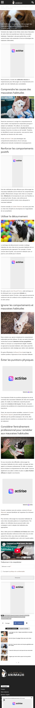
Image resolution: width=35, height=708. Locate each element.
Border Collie (10, 138)
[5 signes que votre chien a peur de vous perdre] (4, 658)
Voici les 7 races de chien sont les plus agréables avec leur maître (21, 645)
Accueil (2, 6)
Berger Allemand (17, 615)
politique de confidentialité (17, 571)
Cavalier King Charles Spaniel (8, 617)
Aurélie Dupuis (6, 28)
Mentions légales (5, 694)
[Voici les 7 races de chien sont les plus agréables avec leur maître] (4, 645)
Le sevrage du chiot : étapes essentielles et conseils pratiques (20, 632)
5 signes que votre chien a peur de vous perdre (20, 656)
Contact (3, 689)
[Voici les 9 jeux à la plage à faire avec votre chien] (4, 639)
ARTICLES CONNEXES (12, 628)
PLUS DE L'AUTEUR (24, 628)
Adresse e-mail (6, 566)
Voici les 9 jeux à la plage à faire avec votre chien (20, 638)
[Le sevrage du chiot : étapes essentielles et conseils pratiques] (4, 633)
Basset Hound (19, 352)
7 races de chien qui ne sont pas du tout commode (20, 650)
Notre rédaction (5, 692)
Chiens (7, 6)
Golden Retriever (17, 206)
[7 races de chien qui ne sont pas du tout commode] (4, 652)
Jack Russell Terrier (16, 291)
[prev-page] (16, 663)
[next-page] (18, 663)
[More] (27, 623)
